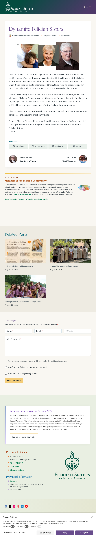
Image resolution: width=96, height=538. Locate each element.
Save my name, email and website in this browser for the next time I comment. (37, 361)
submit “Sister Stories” (22, 194)
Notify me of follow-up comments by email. (27, 367)
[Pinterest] (18, 506)
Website (69, 331)
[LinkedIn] (22, 506)
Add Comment (14, 339)
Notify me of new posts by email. (22, 373)
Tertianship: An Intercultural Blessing (64, 266)
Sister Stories (65, 35)
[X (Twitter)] (10, 506)
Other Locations (17, 470)
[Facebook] (6, 506)
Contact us (14, 466)
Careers (13, 481)
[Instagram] (14, 506)
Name (10, 331)
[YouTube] (26, 506)
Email (39, 331)
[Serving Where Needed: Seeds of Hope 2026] (25, 286)
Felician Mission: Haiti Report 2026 (19, 266)
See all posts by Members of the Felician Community (26, 199)
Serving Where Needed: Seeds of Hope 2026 (23, 301)
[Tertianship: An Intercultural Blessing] (70, 251)
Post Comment (14, 380)
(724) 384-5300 (16, 463)
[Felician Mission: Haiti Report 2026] (25, 251)
